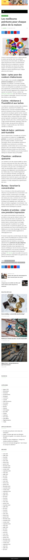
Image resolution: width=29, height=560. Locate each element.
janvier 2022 (6, 537)
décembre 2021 (6, 539)
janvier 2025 (6, 484)
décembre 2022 (6, 518)
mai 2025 (5, 477)
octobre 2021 (6, 542)
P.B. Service (9, 253)
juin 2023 (5, 508)
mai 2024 (5, 498)
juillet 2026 (5, 455)
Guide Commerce (14, 558)
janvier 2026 (6, 464)
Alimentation (6, 391)
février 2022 (6, 535)
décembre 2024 (6, 486)
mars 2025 (5, 481)
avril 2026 (5, 459)
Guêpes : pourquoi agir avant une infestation (13, 434)
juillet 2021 (5, 547)
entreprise (5, 404)
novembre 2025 (6, 467)
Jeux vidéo (5, 411)
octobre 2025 (6, 469)
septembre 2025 (7, 471)
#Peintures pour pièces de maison (9, 262)
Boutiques (5, 396)
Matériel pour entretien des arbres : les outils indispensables (14, 338)
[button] (3, 11)
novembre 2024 (6, 488)
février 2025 (6, 483)
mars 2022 (5, 534)
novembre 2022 (6, 520)
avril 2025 (5, 479)
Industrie (5, 408)
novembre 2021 (6, 541)
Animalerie (5, 392)
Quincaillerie (5, 15)
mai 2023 (5, 510)
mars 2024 (5, 501)
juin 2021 (5, 549)
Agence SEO (6, 389)
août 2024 (5, 493)
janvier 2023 (6, 517)
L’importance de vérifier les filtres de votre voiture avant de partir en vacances (10, 284)
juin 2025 (5, 476)
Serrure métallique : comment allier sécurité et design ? (13, 314)
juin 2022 (5, 529)
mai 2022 (5, 530)
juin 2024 (5, 496)
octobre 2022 (6, 522)
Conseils (5, 399)
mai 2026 (5, 457)
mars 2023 (5, 513)
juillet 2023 (5, 506)
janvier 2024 (6, 503)
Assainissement (6, 394)
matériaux (5, 415)
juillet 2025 (5, 474)
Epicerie (5, 406)
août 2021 (5, 546)
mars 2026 (5, 460)
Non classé (5, 416)
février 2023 (6, 515)
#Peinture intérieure (9, 260)
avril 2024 (5, 500)
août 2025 (5, 472)
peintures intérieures (7, 93)
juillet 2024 (5, 494)
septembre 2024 (7, 491)
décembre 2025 (6, 465)
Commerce (5, 398)
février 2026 (6, 462)
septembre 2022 (7, 523)
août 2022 (5, 525)
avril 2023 (5, 512)
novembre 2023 (6, 505)
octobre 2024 (6, 489)
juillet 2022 (5, 527)
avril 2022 (5, 532)
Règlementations (7, 420)
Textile (4, 422)
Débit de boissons (7, 401)
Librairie (5, 413)
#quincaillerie (21, 262)
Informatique (6, 410)
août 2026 (5, 453)
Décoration (5, 403)
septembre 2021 (7, 544)
